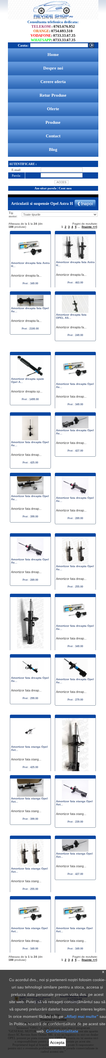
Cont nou (65, 188)
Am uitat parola (45, 188)
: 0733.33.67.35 (53, 35)
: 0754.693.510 (53, 31)
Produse (53, 122)
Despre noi (53, 68)
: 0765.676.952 (53, 26)
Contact (53, 136)
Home (53, 54)
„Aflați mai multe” (81, 1016)
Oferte (53, 109)
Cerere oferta (53, 81)
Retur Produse (53, 95)
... (78, 226)
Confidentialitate (62, 1031)
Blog (53, 149)
